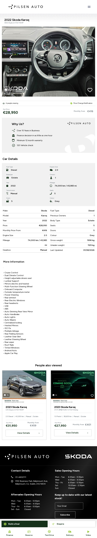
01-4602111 (20, 477)
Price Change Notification (83, 103)
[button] (11, 57)
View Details (23, 433)
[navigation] (89, 7)
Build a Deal (13, 524)
